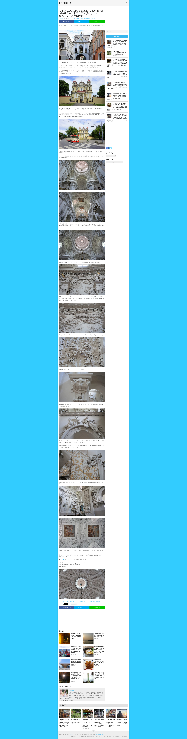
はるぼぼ (61, 18)
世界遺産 (98, 601)
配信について (125, 736)
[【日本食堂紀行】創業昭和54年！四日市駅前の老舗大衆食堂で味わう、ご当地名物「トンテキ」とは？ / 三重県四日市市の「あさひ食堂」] (111, 713)
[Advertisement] (82, 619)
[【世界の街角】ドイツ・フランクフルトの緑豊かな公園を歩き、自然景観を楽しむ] (76, 713)
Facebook (107, 148)
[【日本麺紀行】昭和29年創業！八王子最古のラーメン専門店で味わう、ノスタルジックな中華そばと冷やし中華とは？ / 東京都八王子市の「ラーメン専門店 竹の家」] (87, 713)
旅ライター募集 (107, 736)
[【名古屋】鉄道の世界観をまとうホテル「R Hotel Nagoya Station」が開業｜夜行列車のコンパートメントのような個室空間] (99, 713)
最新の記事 (116, 36)
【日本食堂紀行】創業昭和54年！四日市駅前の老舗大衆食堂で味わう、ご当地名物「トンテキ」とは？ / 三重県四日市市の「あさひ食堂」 (117, 85)
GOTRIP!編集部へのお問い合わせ (86, 736)
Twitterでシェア (82, 21)
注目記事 (83, 18)
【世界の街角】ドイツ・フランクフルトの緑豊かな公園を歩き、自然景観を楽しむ (120, 53)
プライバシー (99, 736)
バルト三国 (71, 601)
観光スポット (92, 18)
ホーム (125, 2)
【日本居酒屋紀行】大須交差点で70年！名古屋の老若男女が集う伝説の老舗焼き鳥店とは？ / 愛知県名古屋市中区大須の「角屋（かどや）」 (117, 43)
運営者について (116, 736)
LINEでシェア (97, 21)
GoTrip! (63, 559)
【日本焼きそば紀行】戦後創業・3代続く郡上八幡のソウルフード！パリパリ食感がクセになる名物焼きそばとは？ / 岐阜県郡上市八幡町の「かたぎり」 (117, 106)
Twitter (110, 148)
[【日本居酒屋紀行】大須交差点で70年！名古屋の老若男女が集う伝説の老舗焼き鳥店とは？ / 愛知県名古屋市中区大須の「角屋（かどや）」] (64, 713)
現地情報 (87, 18)
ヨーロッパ (73, 18)
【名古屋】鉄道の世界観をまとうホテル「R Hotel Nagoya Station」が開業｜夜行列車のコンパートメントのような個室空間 (117, 74)
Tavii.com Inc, (99, 734)
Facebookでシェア (67, 21)
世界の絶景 (78, 18)
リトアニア (86, 601)
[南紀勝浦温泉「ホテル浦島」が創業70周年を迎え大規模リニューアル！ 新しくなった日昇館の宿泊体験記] (122, 713)
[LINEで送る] (74, 604)
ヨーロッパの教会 (79, 601)
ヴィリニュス (65, 601)
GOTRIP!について (73, 736)
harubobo (72, 690)
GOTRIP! (65, 3)
